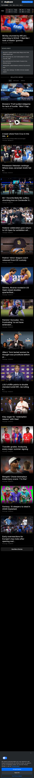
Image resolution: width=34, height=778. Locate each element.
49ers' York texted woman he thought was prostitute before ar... (16, 354)
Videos (23, 80)
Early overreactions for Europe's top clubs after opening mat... (13, 538)
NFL (11, 5)
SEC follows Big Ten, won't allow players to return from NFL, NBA (16, 57)
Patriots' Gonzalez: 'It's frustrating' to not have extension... (12, 322)
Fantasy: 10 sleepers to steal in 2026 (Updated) (16, 507)
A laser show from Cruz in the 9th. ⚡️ (15, 135)
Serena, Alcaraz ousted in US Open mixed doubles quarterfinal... (15, 290)
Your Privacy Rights (17, 776)
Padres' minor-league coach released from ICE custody (15, 259)
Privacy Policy (15, 766)
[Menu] (2, 2)
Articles (16, 80)
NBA (14, 5)
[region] (17, 764)
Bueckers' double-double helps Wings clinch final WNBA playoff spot (16, 53)
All (10, 80)
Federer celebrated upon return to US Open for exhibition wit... (16, 229)
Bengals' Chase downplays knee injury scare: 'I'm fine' (14, 478)
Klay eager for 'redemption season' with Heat (14, 418)
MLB (21, 5)
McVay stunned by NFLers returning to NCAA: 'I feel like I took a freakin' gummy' (15, 38)
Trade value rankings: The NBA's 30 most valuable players (16, 70)
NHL (17, 5)
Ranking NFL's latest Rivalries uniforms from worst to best (16, 66)
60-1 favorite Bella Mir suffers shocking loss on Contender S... (16, 199)
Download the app (27, 2)
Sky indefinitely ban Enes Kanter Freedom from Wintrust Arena (15, 62)
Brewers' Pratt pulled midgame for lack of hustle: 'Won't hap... (16, 105)
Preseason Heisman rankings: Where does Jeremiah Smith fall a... (16, 167)
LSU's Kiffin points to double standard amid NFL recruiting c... (15, 386)
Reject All (17, 772)
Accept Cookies (17, 769)
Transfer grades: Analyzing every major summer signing (15, 448)
